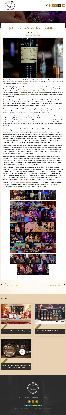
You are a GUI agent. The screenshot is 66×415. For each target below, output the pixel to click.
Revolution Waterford (21, 83)
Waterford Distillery (25, 94)
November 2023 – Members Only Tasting (16, 331)
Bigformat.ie (49, 408)
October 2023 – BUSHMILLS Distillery (50, 331)
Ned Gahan (6, 129)
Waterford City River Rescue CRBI (36, 90)
